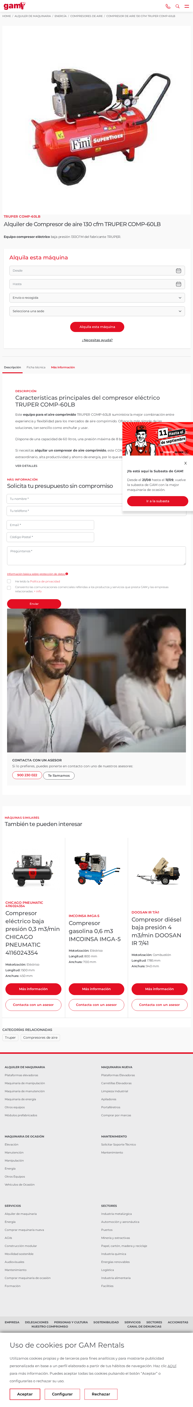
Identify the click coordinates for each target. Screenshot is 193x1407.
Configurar (62, 1394)
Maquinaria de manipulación (25, 1083)
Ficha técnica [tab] (36, 367)
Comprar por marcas (116, 1115)
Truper (10, 1037)
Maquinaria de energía (20, 1099)
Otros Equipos (15, 1176)
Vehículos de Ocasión (20, 1184)
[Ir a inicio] (14, 6)
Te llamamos (59, 775)
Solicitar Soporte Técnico (118, 1144)
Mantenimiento (112, 1152)
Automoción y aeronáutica (120, 1222)
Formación (12, 1286)
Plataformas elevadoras (21, 1075)
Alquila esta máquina (97, 327)
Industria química (113, 1254)
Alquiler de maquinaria (21, 1214)
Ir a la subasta (157, 501)
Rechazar (101, 1394)
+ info (37, 591)
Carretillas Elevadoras (116, 1083)
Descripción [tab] (12, 367)
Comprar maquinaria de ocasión (28, 1278)
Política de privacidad (45, 581)
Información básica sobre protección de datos (36, 574)
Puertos (107, 1230)
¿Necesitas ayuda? (97, 340)
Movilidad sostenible (19, 1254)
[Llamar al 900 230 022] (168, 6)
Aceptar (25, 1394)
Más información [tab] (63, 367)
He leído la (37, 581)
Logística (107, 1270)
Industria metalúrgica (116, 1214)
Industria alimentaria (116, 1278)
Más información (33, 989)
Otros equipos (15, 1107)
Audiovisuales (14, 1262)
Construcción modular (21, 1246)
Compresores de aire (40, 1037)
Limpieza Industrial (114, 1091)
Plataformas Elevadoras (118, 1075)
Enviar (34, 604)
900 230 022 (27, 775)
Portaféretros (110, 1107)
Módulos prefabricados (21, 1115)
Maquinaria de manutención (25, 1091)
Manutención (14, 1152)
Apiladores (108, 1099)
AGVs (8, 1238)
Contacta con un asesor (33, 1005)
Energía (10, 1168)
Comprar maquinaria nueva (24, 1230)
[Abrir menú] (187, 6)
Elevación (11, 1144)
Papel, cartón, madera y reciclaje (124, 1246)
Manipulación (14, 1160)
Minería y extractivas (115, 1238)
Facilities (107, 1286)
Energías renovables (115, 1262)
